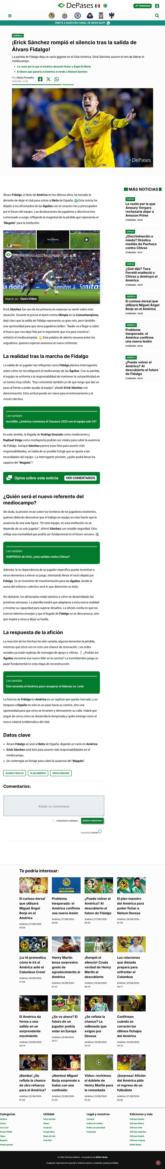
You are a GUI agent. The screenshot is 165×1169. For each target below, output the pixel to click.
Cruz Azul (4, 1128)
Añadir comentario (92, 821)
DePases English (137, 1136)
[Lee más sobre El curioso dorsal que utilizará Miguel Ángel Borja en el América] (33, 885)
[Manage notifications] (158, 1162)
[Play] (86, 239)
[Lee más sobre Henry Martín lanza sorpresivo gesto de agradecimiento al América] (66, 944)
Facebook (47, 1128)
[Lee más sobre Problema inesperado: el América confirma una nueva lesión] (66, 885)
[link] (8, 254)
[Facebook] (157, 6)
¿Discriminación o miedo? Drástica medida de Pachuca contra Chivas (141, 242)
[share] (93, 254)
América (17, 35)
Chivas (130, 199)
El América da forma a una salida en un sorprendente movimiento (30, 1026)
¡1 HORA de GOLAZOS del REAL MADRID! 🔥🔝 (44, 255)
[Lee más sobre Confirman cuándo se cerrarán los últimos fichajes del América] (131, 1003)
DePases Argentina (138, 1132)
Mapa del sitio (49, 1136)
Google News (49, 1132)
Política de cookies (95, 1123)
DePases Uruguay (137, 1140)
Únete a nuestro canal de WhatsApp (80, 22)
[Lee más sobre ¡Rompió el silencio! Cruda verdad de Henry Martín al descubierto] (99, 944)
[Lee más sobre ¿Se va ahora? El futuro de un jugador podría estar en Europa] (66, 1003)
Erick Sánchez (60, 773)
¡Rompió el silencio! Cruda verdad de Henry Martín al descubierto (98, 967)
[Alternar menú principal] (10, 15)
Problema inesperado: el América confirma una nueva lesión (140, 335)
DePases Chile (136, 1128)
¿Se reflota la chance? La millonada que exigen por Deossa (96, 1026)
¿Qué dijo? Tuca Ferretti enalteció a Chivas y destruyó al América (141, 274)
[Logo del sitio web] (75, 5)
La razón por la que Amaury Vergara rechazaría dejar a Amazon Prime (140, 209)
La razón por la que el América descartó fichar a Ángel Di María (54, 66)
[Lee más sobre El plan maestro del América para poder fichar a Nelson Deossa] (131, 885)
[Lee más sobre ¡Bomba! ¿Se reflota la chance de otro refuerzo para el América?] (33, 1062)
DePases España (137, 1119)
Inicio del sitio (49, 1119)
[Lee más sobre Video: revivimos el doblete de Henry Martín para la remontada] (99, 1062)
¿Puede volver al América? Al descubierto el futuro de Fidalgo (142, 368)
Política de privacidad (96, 1128)
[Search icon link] (157, 16)
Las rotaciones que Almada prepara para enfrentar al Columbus (128, 967)
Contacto (90, 1119)
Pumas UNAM (6, 1132)
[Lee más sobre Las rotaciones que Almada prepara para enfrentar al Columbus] (131, 944)
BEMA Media (135, 1145)
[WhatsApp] (56, 79)
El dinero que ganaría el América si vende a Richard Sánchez (52, 71)
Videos (46, 1123)
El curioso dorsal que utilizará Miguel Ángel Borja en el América (142, 305)
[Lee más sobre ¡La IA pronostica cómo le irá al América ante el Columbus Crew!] (33, 944)
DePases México (137, 1123)
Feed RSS (47, 1140)
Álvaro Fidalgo (14, 773)
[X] (48, 79)
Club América (38, 773)
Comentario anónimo (67, 821)
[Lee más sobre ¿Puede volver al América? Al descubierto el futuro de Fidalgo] (99, 885)
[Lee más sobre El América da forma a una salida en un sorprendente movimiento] (33, 1003)
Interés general (6, 1145)
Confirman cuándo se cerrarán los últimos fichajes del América (129, 1026)
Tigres (2, 1136)
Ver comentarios (80, 478)
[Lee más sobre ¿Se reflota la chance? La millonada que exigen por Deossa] (99, 1003)
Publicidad (91, 1132)
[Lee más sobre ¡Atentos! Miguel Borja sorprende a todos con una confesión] (66, 1062)
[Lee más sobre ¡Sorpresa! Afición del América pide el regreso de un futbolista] (131, 1062)
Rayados (3, 1140)
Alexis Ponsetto (25, 77)
